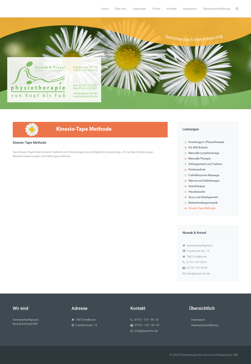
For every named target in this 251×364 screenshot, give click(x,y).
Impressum (198, 319)
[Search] (237, 8)
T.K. (236, 355)
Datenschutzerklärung (204, 325)
